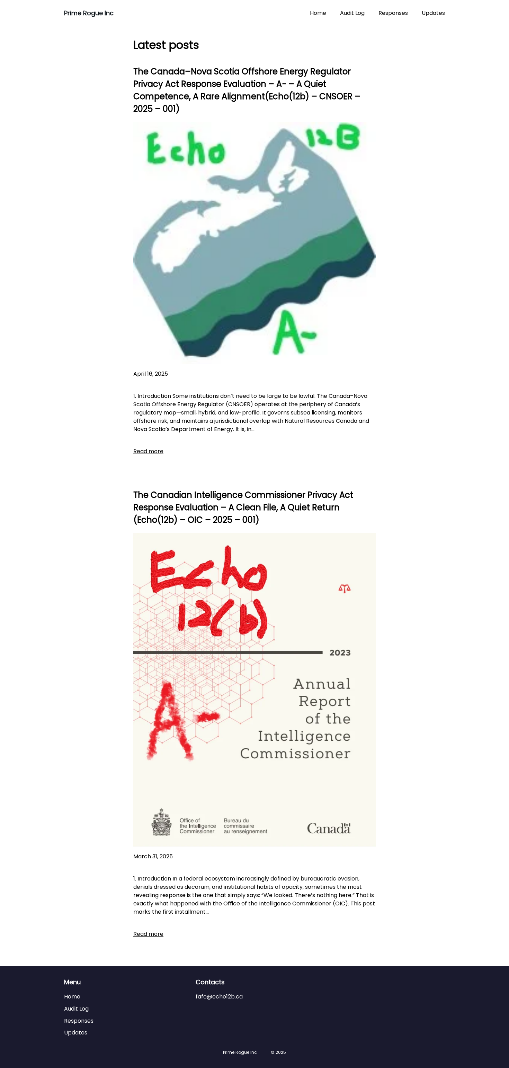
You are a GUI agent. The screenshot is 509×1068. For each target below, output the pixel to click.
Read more (148, 451)
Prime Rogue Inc (89, 13)
